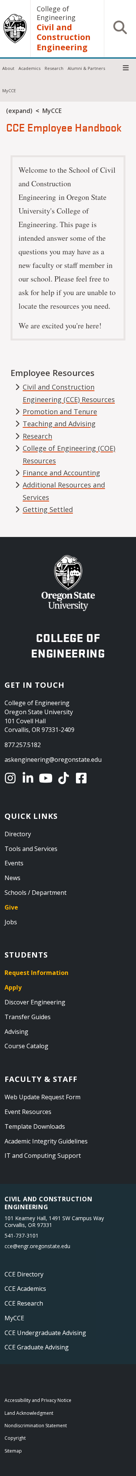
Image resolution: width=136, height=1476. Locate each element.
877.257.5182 (23, 745)
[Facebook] (83, 778)
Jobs (11, 922)
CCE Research (24, 1303)
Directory (18, 834)
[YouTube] (47, 778)
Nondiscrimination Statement (36, 1425)
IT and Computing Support (43, 1155)
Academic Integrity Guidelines (46, 1141)
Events (14, 863)
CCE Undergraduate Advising (45, 1333)
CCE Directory (24, 1274)
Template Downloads (35, 1126)
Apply (13, 987)
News (12, 878)
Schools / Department (35, 892)
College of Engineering (56, 13)
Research (54, 68)
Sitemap (13, 1451)
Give (11, 907)
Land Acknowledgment (29, 1413)
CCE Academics (25, 1288)
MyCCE (9, 90)
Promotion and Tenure (60, 411)
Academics (29, 68)
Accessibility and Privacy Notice (38, 1400)
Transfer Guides (28, 1017)
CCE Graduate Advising (37, 1347)
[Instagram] (12, 778)
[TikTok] (65, 778)
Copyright (15, 1438)
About (8, 68)
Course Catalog (26, 1046)
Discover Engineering (35, 1002)
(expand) (19, 111)
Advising (16, 1031)
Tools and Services (31, 849)
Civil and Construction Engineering (64, 37)
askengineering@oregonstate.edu (53, 759)
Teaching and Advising (59, 423)
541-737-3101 (22, 1235)
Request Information (36, 973)
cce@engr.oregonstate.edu (37, 1246)
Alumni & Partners (86, 68)
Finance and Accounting (61, 472)
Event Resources (28, 1112)
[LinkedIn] (29, 778)
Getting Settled (48, 509)
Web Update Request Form (42, 1097)
